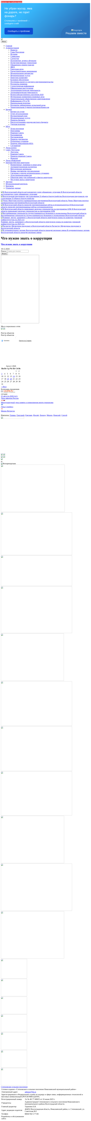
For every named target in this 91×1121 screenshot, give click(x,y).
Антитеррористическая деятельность (25, 90)
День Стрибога (7, 407)
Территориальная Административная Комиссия (29, 107)
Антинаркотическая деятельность (24, 92)
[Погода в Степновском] (16, 338)
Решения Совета (17, 133)
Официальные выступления (21, 88)
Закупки (9, 182)
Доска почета (11, 148)
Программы (15, 131)
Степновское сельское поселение (14, 1087)
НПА (8, 126)
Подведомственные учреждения (23, 63)
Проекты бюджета (17, 120)
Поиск (3, 251)
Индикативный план (18, 116)
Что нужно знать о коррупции (22, 180)
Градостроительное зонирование (23, 71)
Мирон (49, 415)
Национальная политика (20, 103)
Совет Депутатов (13, 150)
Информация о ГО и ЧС (20, 101)
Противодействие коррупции (18, 163)
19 (8, 379)
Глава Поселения (17, 52)
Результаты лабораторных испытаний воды (28, 105)
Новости (13, 50)
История (13, 54)
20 (11, 379)
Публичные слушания (19, 141)
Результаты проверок (18, 84)
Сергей (64, 415)
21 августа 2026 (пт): (9, 396)
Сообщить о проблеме (19, 31)
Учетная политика (17, 124)
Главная (9, 46)
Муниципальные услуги (20, 75)
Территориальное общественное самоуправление (30, 99)
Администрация (12, 48)
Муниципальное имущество (21, 73)
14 (14, 376)
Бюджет (9, 109)
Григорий (20, 415)
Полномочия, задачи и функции (23, 61)
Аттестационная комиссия (21, 175)
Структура (14, 58)
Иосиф (36, 415)
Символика (15, 56)
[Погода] (5, 340)
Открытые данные (13, 188)
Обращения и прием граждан (22, 65)
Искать (4, 254)
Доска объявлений (13, 160)
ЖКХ (12, 67)
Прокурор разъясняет (19, 78)
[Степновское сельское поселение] (2, 39)
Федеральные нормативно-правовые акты (27, 97)
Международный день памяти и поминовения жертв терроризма (27, 403)
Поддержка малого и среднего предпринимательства (31, 82)
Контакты (10, 186)
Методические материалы (20, 169)
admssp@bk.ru (30, 1092)
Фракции (14, 158)
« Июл (4, 387)
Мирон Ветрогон (8, 411)
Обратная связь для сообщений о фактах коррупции (31, 177)
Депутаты (14, 152)
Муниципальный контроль (16, 184)
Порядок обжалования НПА (21, 143)
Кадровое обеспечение (19, 80)
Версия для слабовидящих (11, 2)
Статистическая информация (22, 86)
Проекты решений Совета (21, 156)
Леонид (43, 415)
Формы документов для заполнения (24, 171)
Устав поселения (17, 129)
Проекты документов (19, 139)
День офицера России (10, 398)
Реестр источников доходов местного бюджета (29, 122)
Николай (56, 415)
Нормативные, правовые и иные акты (25, 165)
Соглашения (15, 146)
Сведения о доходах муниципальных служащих (29, 173)
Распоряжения (16, 135)
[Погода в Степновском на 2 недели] (25, 340)
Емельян (28, 415)
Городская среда (16, 69)
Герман (13, 415)
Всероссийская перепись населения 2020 (26, 95)
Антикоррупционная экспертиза (23, 167)
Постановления (16, 137)
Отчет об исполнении (19, 114)
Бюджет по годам (17, 112)
